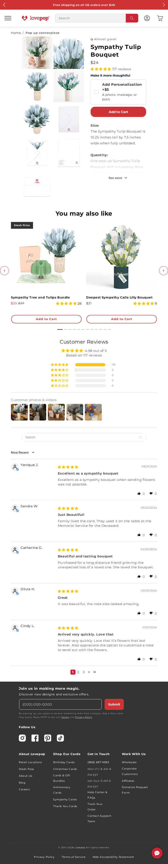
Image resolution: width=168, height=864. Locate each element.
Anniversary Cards (61, 789)
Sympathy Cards (65, 799)
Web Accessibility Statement (113, 857)
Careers (24, 789)
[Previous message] (4, 5)
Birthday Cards (64, 762)
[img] (68, 467)
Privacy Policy (83, 717)
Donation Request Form (135, 789)
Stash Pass (26, 769)
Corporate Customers (130, 771)
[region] (84, 508)
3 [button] (84, 672)
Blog (22, 782)
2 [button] (78, 672)
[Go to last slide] (4, 270)
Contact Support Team (100, 818)
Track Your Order (95, 806)
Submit (114, 704)
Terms (65, 717)
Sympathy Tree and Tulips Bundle (40, 297)
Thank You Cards (65, 806)
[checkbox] (118, 92)
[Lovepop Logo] (35, 18)
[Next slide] (163, 270)
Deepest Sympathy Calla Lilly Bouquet (119, 297)
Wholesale (129, 762)
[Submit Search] (132, 18)
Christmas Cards (65, 769)
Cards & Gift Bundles (61, 778)
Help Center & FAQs (97, 795)
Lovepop (80, 847)
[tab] (60, 329)
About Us (25, 775)
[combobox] (96, 18)
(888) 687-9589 (98, 762)
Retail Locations (30, 762)
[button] (8, 18)
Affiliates (128, 780)
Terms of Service (74, 857)
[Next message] (163, 5)
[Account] (147, 18)
